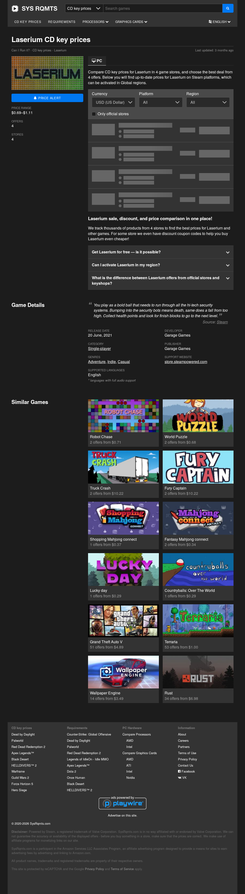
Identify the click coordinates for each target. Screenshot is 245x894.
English (220, 21)
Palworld (17, 740)
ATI (128, 765)
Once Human (76, 777)
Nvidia (130, 777)
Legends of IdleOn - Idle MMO (88, 759)
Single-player (99, 348)
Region (192, 93)
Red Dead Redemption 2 (28, 746)
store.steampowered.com (186, 361)
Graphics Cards (129, 21)
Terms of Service (122, 869)
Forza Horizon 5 (22, 783)
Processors (94, 21)
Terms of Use (187, 753)
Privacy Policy (187, 759)
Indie (111, 361)
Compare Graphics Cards (139, 753)
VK (184, 777)
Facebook (188, 771)
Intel (129, 746)
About (182, 734)
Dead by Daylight (23, 734)
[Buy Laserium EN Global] (161, 176)
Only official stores (113, 113)
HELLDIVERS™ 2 (24, 765)
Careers (183, 740)
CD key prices (27, 21)
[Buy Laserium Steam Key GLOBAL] (161, 153)
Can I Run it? (34, 8)
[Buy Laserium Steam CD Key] (161, 130)
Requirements (62, 21)
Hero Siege (19, 790)
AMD (129, 740)
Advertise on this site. (122, 815)
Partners (183, 746)
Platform (146, 93)
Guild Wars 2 (20, 777)
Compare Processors (136, 734)
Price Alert (49, 98)
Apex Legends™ (22, 753)
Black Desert (20, 759)
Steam (222, 322)
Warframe (18, 771)
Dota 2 (71, 771)
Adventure (97, 361)
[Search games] (228, 8)
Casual (124, 361)
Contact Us (185, 765)
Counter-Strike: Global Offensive (89, 734)
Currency (99, 93)
